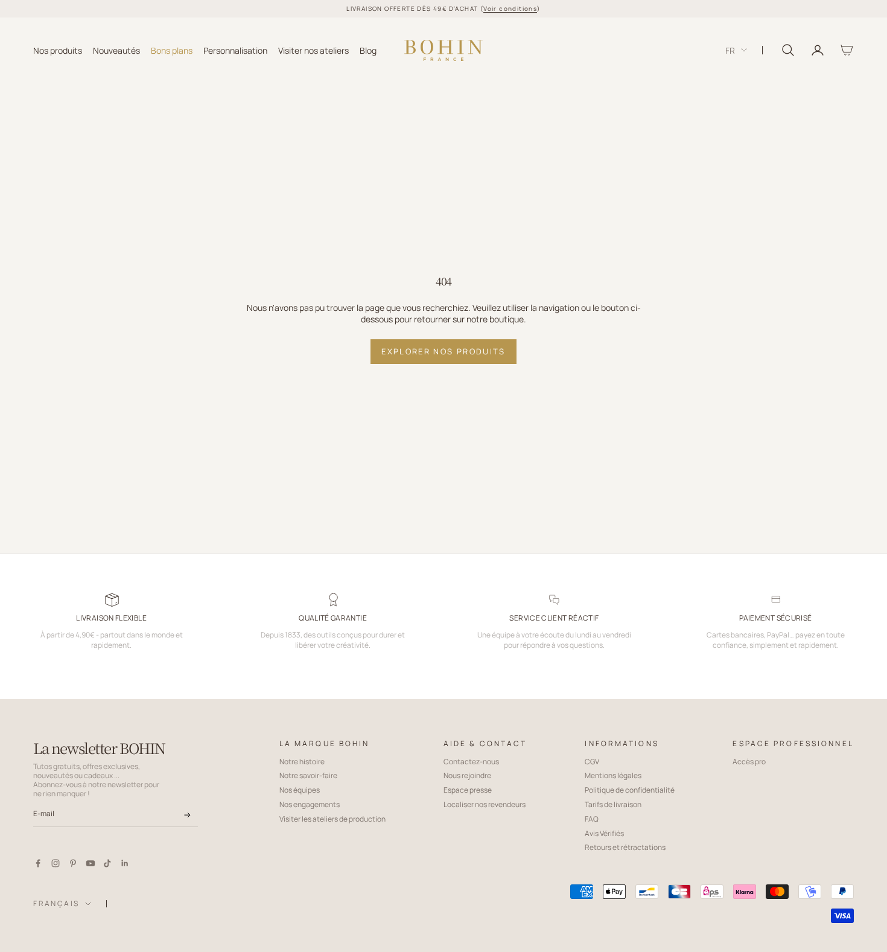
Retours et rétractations (625, 847)
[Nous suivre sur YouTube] (90, 863)
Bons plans (171, 50)
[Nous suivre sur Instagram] (55, 863)
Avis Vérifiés (604, 833)
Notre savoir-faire (308, 775)
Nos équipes (299, 790)
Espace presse (468, 790)
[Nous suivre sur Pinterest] (73, 863)
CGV (592, 761)
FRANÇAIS (56, 903)
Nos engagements (309, 804)
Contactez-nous (471, 761)
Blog (368, 50)
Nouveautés (116, 50)
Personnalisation (235, 50)
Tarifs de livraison (613, 804)
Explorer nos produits (443, 351)
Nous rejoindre (467, 775)
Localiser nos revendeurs (485, 804)
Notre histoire (302, 761)
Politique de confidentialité (630, 790)
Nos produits (57, 50)
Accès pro (749, 761)
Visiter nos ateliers (313, 50)
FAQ (592, 819)
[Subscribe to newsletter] (187, 815)
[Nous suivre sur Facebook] (38, 863)
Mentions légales (613, 775)
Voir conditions (510, 8)
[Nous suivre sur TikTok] (107, 863)
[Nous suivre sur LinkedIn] (125, 863)
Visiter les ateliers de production (332, 819)
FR (730, 50)
